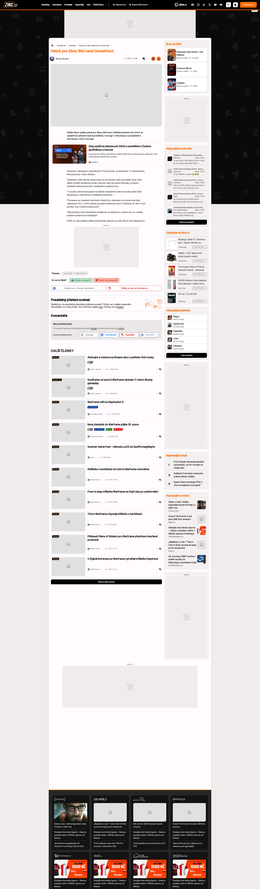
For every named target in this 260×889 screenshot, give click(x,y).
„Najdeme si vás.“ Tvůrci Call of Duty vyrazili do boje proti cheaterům (182, 545)
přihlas (94, 328)
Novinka (72, 46)
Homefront (61, 46)
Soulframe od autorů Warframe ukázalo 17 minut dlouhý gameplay (119, 381)
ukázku (120, 307)
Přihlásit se (248, 5)
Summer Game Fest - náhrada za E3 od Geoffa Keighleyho (121, 446)
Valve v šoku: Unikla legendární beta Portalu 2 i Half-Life (182, 505)
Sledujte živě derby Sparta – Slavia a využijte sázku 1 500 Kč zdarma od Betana (181, 530)
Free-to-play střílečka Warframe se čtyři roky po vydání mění (122, 491)
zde (101, 307)
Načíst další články (106, 582)
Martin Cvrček (95, 549)
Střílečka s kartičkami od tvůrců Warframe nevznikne (118, 469)
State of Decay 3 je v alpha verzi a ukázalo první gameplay (187, 844)
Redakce (95, 162)
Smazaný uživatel (96, 414)
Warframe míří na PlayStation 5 (105, 402)
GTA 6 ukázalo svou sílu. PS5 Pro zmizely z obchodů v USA (108, 844)
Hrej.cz (171, 551)
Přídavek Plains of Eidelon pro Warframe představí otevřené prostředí (122, 538)
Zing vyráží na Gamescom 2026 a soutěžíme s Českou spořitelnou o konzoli (120, 148)
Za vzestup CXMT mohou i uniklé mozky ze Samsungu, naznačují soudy (182, 559)
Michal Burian (62, 59)
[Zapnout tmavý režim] (235, 4)
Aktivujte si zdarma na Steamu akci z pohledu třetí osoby (120, 357)
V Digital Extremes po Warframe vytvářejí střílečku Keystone (122, 559)
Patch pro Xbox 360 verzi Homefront (94, 46)
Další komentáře (186, 222)
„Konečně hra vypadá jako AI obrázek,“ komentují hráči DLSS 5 (69, 844)
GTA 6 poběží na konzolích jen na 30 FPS (149, 844)
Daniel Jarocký (95, 369)
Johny (92, 457)
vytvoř (121, 328)
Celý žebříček (187, 355)
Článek (56, 146)
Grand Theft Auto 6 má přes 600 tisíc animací (180, 518)
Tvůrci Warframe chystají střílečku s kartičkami (114, 514)
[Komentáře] (144, 58)
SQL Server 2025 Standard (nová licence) (147, 825)
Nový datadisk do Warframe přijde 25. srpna (113, 424)
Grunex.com (173, 511)
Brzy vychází (173, 44)
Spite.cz (171, 522)
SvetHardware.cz (175, 537)
